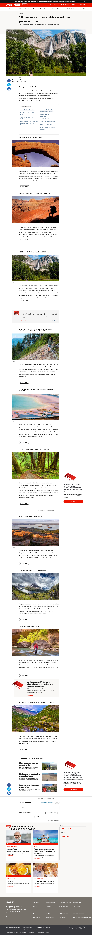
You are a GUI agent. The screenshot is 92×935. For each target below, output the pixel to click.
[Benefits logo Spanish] (16, 314)
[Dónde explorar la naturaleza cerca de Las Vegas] (49, 777)
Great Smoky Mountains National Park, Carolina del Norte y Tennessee (29, 123)
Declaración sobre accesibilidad (43, 927)
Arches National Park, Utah (27, 110)
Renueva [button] (24, 4)
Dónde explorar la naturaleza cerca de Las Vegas (29, 775)
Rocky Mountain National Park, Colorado (48, 128)
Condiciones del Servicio (27, 927)
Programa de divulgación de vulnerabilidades (16, 932)
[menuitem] (7, 9)
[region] (39, 812)
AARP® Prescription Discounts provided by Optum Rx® (39, 314)
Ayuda (51, 4)
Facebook (9, 80)
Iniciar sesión (44, 802)
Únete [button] (17, 4)
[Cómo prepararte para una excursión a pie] (49, 766)
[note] (46, 77)
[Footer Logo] (16, 902)
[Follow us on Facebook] (71, 927)
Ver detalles (24, 320)
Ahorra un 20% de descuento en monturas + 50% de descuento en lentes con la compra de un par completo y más (18, 853)
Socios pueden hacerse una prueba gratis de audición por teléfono (44, 884)
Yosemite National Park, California (26, 118)
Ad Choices (31, 932)
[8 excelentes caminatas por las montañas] (49, 788)
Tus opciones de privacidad (43, 932)
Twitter (9, 84)
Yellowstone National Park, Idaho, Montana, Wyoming (47, 110)
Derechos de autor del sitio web (34, 929)
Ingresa (81, 4)
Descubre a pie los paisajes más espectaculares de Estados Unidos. (39, 24)
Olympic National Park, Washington (46, 115)
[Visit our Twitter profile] (75, 927)
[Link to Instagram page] (80, 927)
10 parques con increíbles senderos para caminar (44, 19)
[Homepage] (10, 5)
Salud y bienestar (25, 311)
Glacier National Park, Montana (48, 121)
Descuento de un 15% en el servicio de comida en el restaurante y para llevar (18, 884)
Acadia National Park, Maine (47, 119)
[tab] (25, 813)
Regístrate (74, 4)
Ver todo (54, 320)
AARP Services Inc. (50, 913)
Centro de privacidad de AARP (13, 927)
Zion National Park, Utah (46, 124)
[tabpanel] (76, 9)
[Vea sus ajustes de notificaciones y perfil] (58, 813)
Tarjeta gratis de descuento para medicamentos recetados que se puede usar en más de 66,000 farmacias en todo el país (39, 316)
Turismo (21, 13)
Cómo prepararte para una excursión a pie (28, 764)
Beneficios (56, 4)
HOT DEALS (65, 829)
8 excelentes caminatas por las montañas (29, 786)
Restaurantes (11, 878)
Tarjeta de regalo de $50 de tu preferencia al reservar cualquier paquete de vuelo (44, 856)
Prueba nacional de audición (44, 881)
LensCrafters (12, 849)
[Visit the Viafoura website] (56, 820)
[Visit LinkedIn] (84, 927)
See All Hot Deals (65, 836)
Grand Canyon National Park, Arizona (27, 113)
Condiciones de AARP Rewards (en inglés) (15, 929)
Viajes (35, 846)
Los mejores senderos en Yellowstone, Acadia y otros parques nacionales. (29, 790)
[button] (84, 9)
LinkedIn (9, 89)
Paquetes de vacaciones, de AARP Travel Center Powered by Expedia (45, 851)
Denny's (10, 881)
